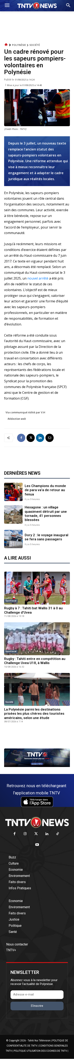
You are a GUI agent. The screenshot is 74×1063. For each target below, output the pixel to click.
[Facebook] (21, 438)
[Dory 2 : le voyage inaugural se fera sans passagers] (13, 539)
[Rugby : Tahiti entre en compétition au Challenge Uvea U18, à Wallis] (37, 638)
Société (34, 45)
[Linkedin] (40, 438)
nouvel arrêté (37, 278)
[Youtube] (37, 844)
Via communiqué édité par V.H (25, 412)
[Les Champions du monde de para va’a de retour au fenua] (13, 492)
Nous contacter (17, 944)
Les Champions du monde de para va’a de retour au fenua (45, 490)
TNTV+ (11, 950)
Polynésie (19, 45)
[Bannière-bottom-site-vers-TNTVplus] (37, 766)
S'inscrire (37, 1006)
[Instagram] (25, 834)
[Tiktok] (57, 834)
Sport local (10, 601)
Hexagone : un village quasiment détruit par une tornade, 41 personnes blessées (46, 513)
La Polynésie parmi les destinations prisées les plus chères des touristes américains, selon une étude (34, 713)
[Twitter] (36, 834)
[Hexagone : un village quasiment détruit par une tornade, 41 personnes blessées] (13, 514)
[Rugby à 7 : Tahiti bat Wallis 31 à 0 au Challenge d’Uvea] (37, 588)
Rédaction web (17, 419)
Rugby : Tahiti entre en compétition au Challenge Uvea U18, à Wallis (34, 661)
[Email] (49, 438)
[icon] (6, 45)
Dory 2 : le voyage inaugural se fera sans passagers (46, 537)
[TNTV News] (37, 822)
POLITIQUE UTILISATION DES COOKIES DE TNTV (40, 1050)
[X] (31, 438)
